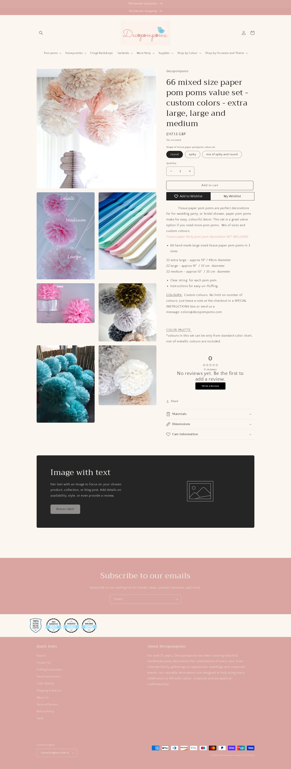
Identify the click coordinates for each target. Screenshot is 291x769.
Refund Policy (45, 711)
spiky (192, 154)
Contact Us (44, 662)
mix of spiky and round (222, 154)
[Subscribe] (176, 599)
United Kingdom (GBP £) (55, 752)
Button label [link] (65, 509)
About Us (43, 697)
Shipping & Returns (49, 690)
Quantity (171, 163)
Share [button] (174, 401)
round (174, 154)
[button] (41, 33)
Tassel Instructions (48, 676)
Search (41, 655)
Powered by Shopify (244, 755)
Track (40, 718)
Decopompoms (226, 755)
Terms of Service (47, 704)
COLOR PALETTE (178, 330)
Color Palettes (45, 683)
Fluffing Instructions (50, 669)
